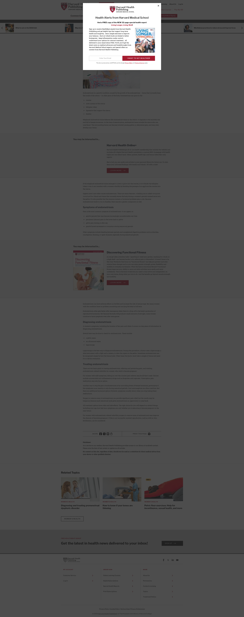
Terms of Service (139, 63)
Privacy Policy (128, 63)
